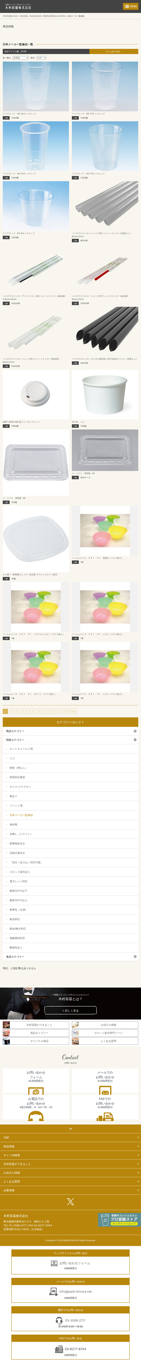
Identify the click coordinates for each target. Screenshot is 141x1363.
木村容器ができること (17, 1164)
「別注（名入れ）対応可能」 (26, 862)
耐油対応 (15, 919)
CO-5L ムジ (78, 422)
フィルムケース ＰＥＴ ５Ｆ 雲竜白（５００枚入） (97, 558)
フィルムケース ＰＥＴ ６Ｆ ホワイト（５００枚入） (29, 694)
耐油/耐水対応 (18, 928)
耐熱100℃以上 (18, 900)
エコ (12, 758)
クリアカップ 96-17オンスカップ (88, 113)
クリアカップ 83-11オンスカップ (88, 173)
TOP (6, 1137)
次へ (74, 711)
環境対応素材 (17, 777)
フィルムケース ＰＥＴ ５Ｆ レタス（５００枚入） (97, 694)
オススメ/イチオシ (20, 786)
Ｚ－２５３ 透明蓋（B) (14, 498)
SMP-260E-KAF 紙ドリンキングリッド (21, 422)
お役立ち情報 (11, 1172)
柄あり (13, 796)
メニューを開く (130, 6)
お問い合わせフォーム (74, 1263)
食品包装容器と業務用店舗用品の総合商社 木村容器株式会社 (18, 6)
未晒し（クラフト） (21, 834)
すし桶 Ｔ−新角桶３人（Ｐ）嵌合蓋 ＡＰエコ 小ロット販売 (30, 574)
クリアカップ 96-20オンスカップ (19, 113)
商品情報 (8, 1146)
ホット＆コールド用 (21, 748)
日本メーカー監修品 (21, 815)
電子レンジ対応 (19, 881)
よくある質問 (11, 1181)
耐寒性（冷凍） (19, 909)
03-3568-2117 (74, 1320)
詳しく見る (72, 1010)
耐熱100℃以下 (18, 890)
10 (67, 711)
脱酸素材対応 (17, 938)
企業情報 (8, 1190)
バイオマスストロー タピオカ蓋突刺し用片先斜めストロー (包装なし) (104, 359)
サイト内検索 (11, 1155)
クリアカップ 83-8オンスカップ (19, 233)
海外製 (13, 824)
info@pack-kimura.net (75, 1291)
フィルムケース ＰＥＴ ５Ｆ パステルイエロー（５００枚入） (34, 634)
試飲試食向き (17, 853)
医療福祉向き (17, 843)
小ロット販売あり (20, 871)
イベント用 (16, 805)
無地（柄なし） (19, 767)
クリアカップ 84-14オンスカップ (19, 173)
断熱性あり (16, 947)
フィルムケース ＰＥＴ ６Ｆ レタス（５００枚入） (97, 634)
